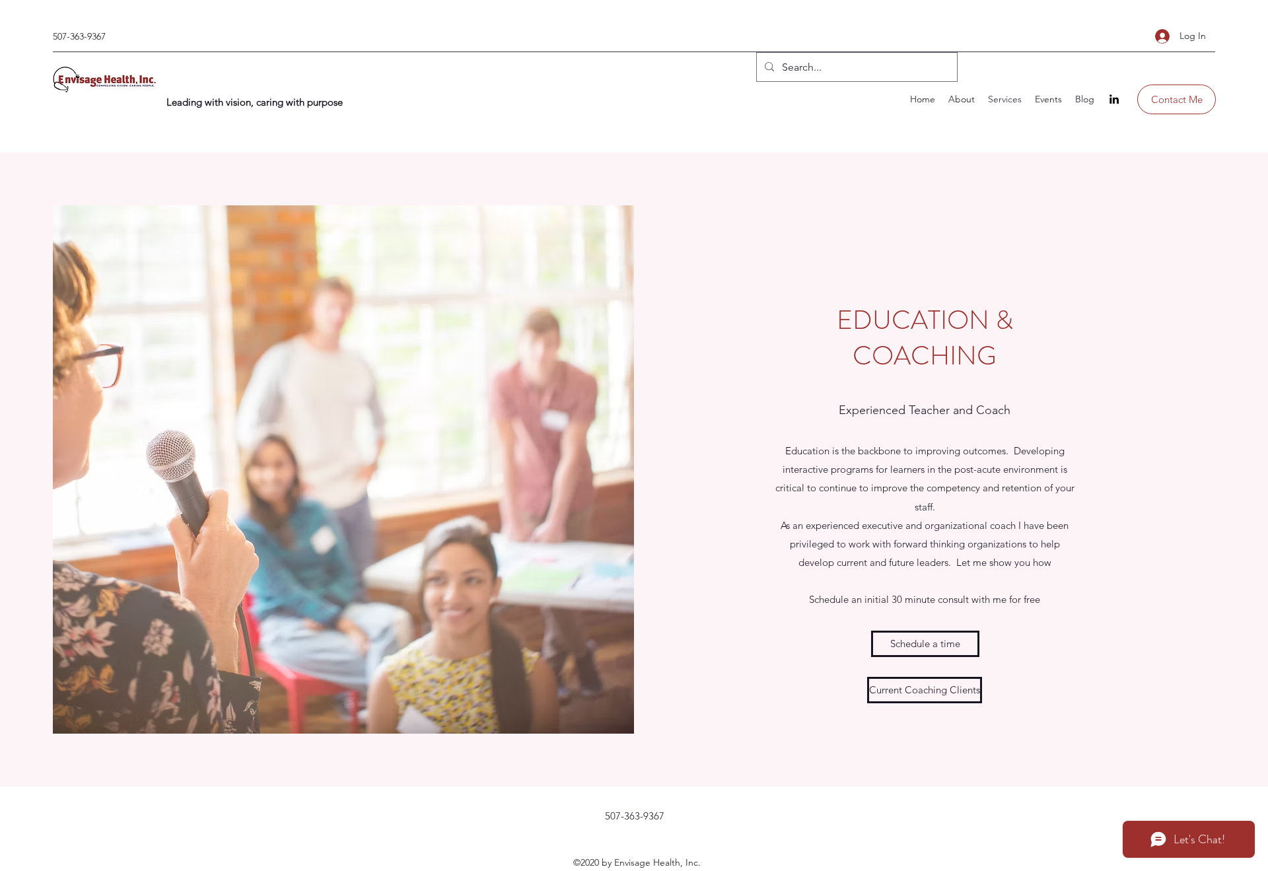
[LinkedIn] (1114, 99)
